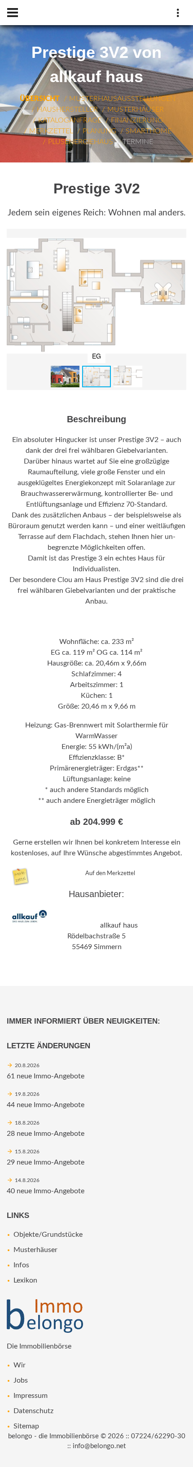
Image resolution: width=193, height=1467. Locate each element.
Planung (99, 131)
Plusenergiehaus (80, 141)
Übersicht (40, 98)
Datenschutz (33, 1410)
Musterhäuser (135, 109)
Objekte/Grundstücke (48, 1234)
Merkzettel (51, 131)
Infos (21, 1265)
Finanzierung (137, 120)
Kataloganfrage (69, 120)
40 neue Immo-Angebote (45, 1191)
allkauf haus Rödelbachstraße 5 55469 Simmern (102, 936)
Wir (19, 1365)
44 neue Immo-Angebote (45, 1104)
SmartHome (148, 131)
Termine (138, 141)
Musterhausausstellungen (122, 98)
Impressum (30, 1395)
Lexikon (25, 1280)
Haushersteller (67, 109)
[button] (178, 237)
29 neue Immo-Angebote (45, 1162)
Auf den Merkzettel (110, 873)
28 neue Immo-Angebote (45, 1133)
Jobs (20, 1380)
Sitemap (26, 1426)
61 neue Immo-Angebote (45, 1076)
